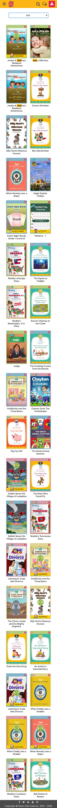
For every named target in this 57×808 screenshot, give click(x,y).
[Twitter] (23, 802)
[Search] (38, 4)
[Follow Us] (44, 4)
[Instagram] (37, 802)
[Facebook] (19, 802)
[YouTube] (32, 802)
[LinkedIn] (28, 802)
